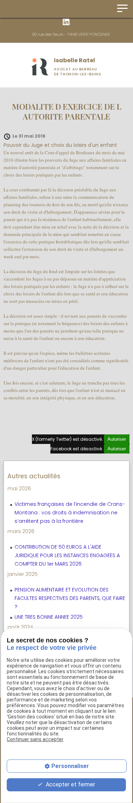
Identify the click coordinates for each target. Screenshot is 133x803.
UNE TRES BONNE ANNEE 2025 (49, 616)
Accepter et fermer (69, 784)
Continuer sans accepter (35, 739)
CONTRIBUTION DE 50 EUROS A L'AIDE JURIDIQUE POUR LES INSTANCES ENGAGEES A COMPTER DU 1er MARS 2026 (67, 555)
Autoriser (116, 439)
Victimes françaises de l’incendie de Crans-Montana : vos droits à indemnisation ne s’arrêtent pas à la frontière (70, 513)
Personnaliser (70, 766)
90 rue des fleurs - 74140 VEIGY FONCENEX (71, 34)
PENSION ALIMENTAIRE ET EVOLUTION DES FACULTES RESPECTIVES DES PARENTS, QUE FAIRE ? (70, 598)
